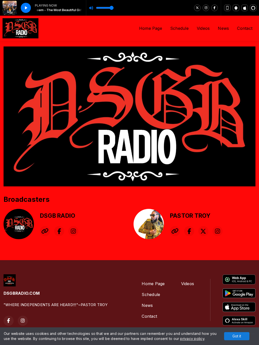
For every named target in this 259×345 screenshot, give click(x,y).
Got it (236, 336)
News (223, 28)
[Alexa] (253, 8)
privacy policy (192, 338)
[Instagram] (206, 8)
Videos (203, 28)
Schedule (179, 28)
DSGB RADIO (57, 215)
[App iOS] (244, 8)
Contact (244, 28)
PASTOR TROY (190, 215)
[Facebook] (214, 8)
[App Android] (236, 8)
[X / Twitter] (197, 8)
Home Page (150, 28)
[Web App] (227, 8)
